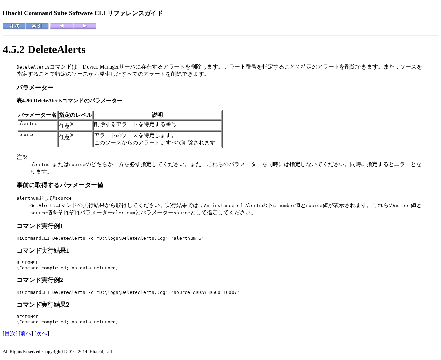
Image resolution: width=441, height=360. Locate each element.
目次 (10, 333)
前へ (25, 333)
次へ (41, 333)
